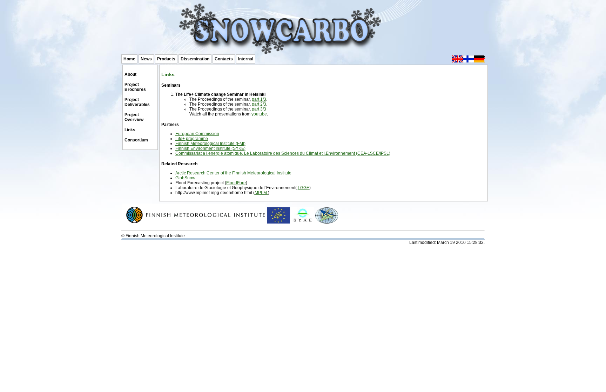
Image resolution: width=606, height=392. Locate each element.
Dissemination (195, 59)
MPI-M (261, 192)
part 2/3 (259, 104)
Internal (245, 59)
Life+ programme (191, 138)
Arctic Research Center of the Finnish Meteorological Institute (233, 173)
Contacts (224, 59)
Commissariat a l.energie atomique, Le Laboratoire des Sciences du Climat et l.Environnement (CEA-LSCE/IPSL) (282, 153)
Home (129, 59)
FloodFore (236, 182)
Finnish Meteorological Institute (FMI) (210, 143)
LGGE (303, 187)
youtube (259, 114)
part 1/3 (259, 99)
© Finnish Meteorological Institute (153, 235)
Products (166, 59)
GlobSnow (185, 177)
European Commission (197, 133)
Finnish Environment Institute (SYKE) (210, 148)
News (146, 59)
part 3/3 (259, 109)
